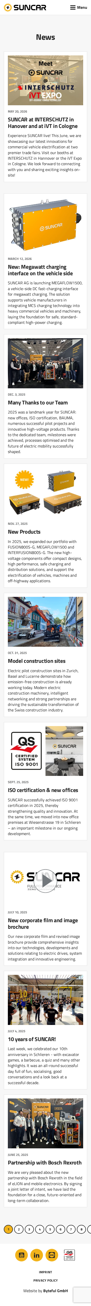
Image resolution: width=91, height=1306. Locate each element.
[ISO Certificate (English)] (69, 1255)
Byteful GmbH (55, 1291)
